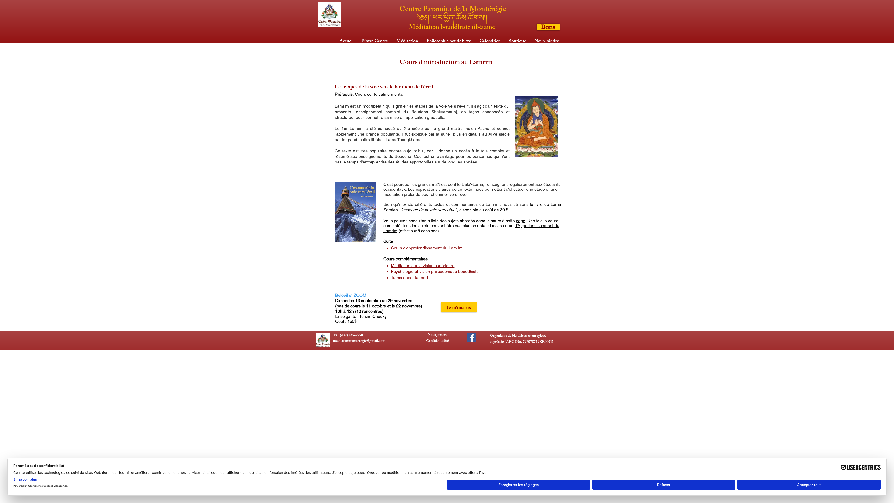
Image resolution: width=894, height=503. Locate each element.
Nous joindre (437, 335)
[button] (407, 41)
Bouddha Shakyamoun (433, 111)
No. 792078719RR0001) (534, 342)
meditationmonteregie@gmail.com (359, 341)
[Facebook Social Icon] (471, 337)
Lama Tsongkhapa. (404, 139)
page (520, 220)
